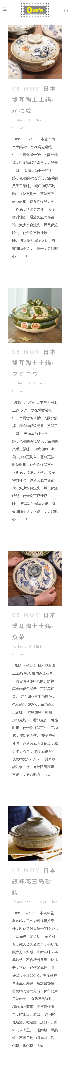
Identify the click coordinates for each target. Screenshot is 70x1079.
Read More (22, 270)
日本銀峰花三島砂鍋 (34, 882)
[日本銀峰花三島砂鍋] (35, 833)
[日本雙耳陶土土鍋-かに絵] (35, 52)
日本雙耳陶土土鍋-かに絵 (34, 100)
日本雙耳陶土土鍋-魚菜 (34, 626)
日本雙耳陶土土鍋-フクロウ (34, 363)
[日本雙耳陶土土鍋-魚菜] (35, 578)
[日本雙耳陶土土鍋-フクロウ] (35, 315)
